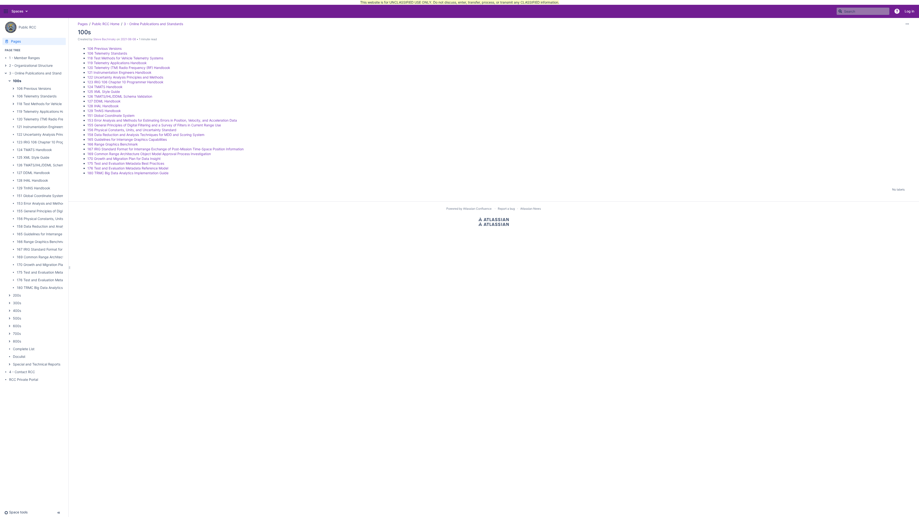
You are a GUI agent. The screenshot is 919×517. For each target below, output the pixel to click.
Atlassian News (530, 208)
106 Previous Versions (34, 88)
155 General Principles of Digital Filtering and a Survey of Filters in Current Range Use (154, 125)
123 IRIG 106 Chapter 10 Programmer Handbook (55, 142)
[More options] (907, 24)
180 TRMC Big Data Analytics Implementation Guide (57, 288)
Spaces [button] (17, 11)
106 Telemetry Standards (36, 96)
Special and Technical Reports (36, 364)
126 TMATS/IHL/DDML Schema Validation (49, 165)
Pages (83, 24)
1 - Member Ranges (24, 58)
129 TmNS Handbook (33, 188)
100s (17, 81)
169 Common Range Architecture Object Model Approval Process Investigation (149, 154)
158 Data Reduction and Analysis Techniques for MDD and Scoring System (145, 135)
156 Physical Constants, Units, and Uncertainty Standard (61, 219)
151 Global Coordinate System (40, 196)
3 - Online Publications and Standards (38, 73)
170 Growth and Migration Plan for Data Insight (53, 265)
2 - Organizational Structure (31, 65)
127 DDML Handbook (33, 173)
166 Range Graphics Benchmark (42, 242)
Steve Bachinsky (104, 39)
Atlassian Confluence (477, 208)
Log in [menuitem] (909, 11)
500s (17, 318)
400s (17, 311)
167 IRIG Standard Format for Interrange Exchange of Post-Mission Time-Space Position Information (165, 149)
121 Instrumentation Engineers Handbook (49, 127)
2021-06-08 (128, 39)
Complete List (23, 349)
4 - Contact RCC (22, 372)
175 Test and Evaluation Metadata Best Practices (55, 272)
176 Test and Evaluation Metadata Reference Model (57, 280)
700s (17, 334)
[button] (5, 11)
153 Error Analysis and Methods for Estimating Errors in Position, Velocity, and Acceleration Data (162, 120)
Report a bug (506, 208)
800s (17, 341)
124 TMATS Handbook (34, 150)
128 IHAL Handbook (32, 180)
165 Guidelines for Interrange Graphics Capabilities (56, 234)
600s (17, 326)
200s (17, 295)
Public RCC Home (105, 24)
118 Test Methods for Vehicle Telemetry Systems (55, 104)
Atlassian (493, 219)
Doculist (19, 356)
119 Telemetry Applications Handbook (46, 111)
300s (17, 303)
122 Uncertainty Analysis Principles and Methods (55, 134)
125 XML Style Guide (33, 157)
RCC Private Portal (23, 379)
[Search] (840, 11)
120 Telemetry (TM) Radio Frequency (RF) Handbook (58, 119)
